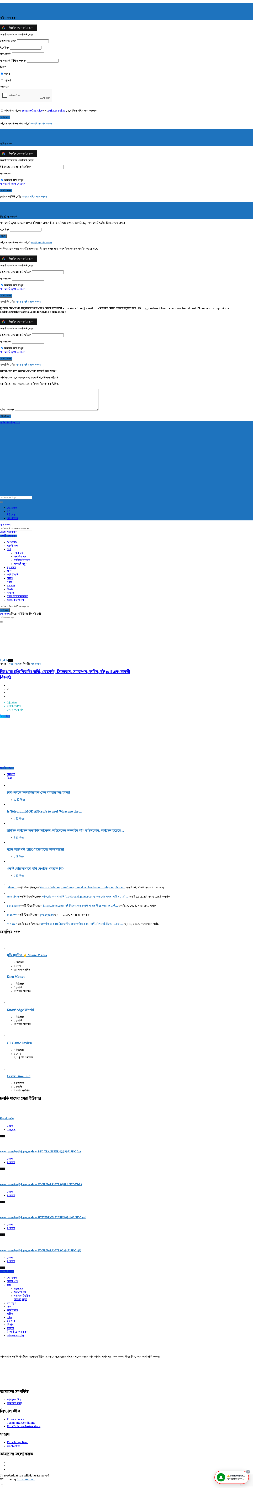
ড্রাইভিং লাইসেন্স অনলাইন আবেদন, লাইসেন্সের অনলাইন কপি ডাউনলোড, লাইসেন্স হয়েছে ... (65, 830)
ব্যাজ (9, 582)
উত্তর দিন (5, 716)
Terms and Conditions (21, 1423)
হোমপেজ (12, 507)
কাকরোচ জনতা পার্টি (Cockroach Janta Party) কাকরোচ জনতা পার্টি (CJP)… (85, 896)
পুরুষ (7, 74)
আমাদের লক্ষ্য (14, 1403)
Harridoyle (7, 1118)
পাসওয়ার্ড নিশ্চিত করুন (13, 61)
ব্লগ (8, 511)
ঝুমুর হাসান (13, 896)
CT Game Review (19, 1043)
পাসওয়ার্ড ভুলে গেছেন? (12, 184)
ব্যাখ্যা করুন (7, 409)
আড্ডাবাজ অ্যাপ (15, 600)
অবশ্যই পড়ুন (20, 564)
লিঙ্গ (3, 67)
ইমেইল (4, 47)
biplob (4, 660)
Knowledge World (20, 1010)
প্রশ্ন (9, 549)
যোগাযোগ (12, 518)
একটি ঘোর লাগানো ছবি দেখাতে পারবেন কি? (35, 868)
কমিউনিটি (12, 574)
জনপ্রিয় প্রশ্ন (20, 556)
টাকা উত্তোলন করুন (17, 596)
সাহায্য (10, 593)
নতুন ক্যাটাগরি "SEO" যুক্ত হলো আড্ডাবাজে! (35, 849)
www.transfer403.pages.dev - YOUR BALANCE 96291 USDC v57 (40, 1250)
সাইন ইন (4, 422)
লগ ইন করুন (7, 768)
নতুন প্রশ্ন (18, 553)
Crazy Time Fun (18, 1076)
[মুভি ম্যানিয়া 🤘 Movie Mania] (12, 948)
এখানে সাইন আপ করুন (34, 197)
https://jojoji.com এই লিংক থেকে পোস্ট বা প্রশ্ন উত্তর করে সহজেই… (80, 906)
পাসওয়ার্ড (5, 54)
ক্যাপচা (4, 87)
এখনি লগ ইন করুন (41, 123)
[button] (231, 1477)
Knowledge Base (17, 1442)
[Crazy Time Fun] (12, 1069)
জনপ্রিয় (11, 774)
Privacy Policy (57, 110)
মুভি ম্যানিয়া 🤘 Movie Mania (27, 955)
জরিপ (10, 578)
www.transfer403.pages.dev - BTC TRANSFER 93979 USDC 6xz (40, 1151)
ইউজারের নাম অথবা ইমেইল (15, 167)
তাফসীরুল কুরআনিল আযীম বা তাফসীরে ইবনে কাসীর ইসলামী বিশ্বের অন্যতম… (82, 924)
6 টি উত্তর (19, 875)
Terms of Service (32, 110)
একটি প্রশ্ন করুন (8, 532)
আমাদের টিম (14, 1400)
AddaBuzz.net (26, 1479)
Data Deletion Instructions (23, 1426)
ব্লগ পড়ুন (11, 567)
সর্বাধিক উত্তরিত (22, 560)
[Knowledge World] (12, 1002)
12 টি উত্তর (19, 800)
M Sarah (12, 924)
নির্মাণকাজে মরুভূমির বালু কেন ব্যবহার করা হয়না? (38, 792)
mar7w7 (12, 915)
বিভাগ (10, 589)
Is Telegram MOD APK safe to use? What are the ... (44, 811)
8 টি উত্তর (19, 837)
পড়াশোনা (36, 664)
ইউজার (11, 515)
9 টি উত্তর (19, 818)
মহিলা (7, 80)
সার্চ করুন (5, 525)
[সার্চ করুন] (1, 502)
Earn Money (16, 977)
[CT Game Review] (12, 1036)
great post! (47, 915)
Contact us (13, 1446)
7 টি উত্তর (19, 857)
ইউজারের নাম (8, 41)
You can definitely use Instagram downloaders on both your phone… (82, 887)
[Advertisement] (70, 742)
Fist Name (13, 906)
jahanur (12, 887)
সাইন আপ (14, 422)
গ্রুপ (9, 571)
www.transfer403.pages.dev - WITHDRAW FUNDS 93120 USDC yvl (43, 1217)
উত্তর (9, 778)
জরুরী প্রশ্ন (12, 546)
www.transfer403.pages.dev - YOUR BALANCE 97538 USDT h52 (41, 1184)
